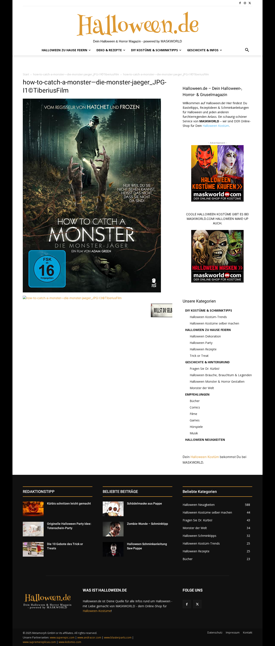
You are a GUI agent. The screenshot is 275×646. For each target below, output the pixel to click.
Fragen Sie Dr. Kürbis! (204, 368)
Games (195, 420)
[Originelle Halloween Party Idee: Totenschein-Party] (33, 529)
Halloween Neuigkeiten (205, 440)
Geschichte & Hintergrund (207, 362)
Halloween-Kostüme (97, 611)
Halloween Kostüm (216, 126)
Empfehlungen (197, 394)
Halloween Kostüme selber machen (214, 323)
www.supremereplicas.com (39, 642)
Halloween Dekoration (205, 336)
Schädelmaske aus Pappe (144, 503)
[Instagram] (244, 3)
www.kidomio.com (70, 642)
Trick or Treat (199, 356)
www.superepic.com (62, 637)
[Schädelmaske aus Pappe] (113, 509)
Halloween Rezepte (203, 349)
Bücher (195, 401)
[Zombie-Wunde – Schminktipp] (113, 529)
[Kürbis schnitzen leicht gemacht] (33, 509)
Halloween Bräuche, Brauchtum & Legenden (221, 375)
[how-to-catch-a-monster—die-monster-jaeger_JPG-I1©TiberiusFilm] (92, 291)
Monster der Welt (202, 388)
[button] (247, 50)
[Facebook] (240, 3)
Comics (195, 407)
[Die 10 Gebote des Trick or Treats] (33, 549)
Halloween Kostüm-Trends (208, 317)
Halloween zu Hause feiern (208, 330)
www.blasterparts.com (117, 637)
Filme (193, 414)
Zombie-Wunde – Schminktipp (147, 523)
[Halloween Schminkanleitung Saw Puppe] (113, 549)
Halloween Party (201, 343)
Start (26, 74)
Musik (194, 433)
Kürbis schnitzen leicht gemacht (69, 503)
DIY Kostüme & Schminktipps (208, 310)
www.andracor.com (89, 637)
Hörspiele (196, 427)
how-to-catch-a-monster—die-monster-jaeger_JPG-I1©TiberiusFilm (76, 74)
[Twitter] (249, 3)
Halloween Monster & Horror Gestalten (217, 381)
